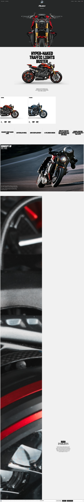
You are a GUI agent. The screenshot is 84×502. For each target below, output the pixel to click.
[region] (42, 501)
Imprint (43, 500)
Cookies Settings (58, 500)
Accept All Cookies (70, 500)
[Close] (83, 501)
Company (72, 1)
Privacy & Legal (41, 500)
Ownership (6, 1)
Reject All (64, 500)
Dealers (76, 1)
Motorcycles (2, 1)
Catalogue (79, 1)
